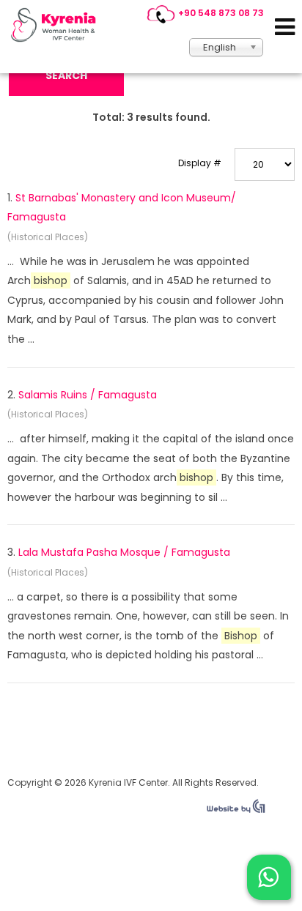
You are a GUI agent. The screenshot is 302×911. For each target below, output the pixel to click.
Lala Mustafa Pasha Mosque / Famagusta (124, 552)
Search (66, 75)
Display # (199, 163)
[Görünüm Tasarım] (236, 810)
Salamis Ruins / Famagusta (87, 394)
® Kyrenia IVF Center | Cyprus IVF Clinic (57, 25)
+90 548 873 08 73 (221, 13)
